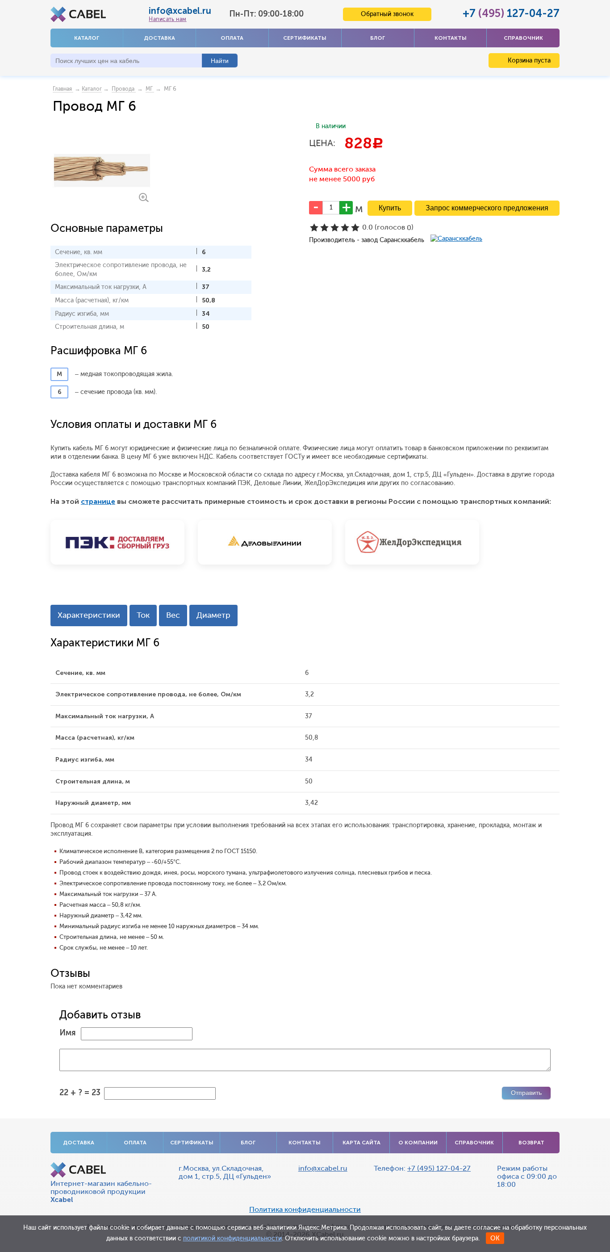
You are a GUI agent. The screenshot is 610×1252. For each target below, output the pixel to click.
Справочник (523, 38)
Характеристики (89, 615)
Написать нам (167, 19)
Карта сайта (361, 1142)
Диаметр (213, 615)
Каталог (86, 38)
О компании (418, 1142)
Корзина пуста (528, 60)
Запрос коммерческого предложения (487, 208)
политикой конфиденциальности (232, 1238)
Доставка (159, 38)
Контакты (451, 38)
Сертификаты (304, 38)
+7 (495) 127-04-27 (439, 1168)
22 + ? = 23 (79, 1092)
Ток (143, 615)
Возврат (531, 1142)
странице (98, 501)
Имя (67, 1033)
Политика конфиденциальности (305, 1210)
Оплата (232, 38)
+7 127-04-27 (511, 13)
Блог (377, 38)
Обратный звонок (387, 14)
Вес (173, 615)
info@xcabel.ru (180, 10)
